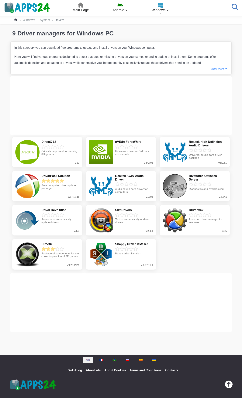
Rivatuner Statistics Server (203, 177)
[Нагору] (229, 385)
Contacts (171, 370)
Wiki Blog (75, 370)
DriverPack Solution (55, 175)
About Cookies (115, 370)
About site (93, 370)
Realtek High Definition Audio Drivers (205, 143)
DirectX (46, 244)
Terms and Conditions (145, 370)
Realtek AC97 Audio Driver (129, 177)
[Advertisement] (121, 105)
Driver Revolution (54, 210)
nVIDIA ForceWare (128, 141)
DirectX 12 (48, 141)
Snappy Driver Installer (131, 244)
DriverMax (196, 210)
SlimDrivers (123, 210)
